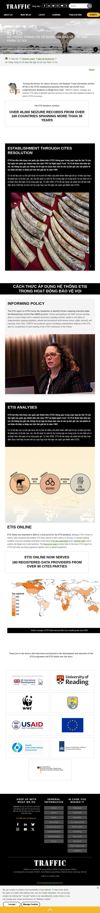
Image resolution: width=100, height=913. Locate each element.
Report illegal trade (77, 846)
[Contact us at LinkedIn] (49, 6)
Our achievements (77, 822)
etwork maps (80, 541)
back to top (50, 909)
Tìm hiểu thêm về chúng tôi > (26, 818)
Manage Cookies (30, 904)
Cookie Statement (53, 832)
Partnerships (53, 822)
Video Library (77, 836)
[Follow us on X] (66, 6)
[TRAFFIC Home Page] (6, 59)
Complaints (77, 850)
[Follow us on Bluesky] (53, 6)
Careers (54, 813)
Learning (56, 15)
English (91, 69)
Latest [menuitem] (42, 15)
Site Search (77, 841)
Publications (75, 15)
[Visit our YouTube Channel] (62, 6)
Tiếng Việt (36, 6)
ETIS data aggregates (59, 541)
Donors (53, 841)
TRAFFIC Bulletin (77, 827)
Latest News (77, 813)
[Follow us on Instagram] (58, 6)
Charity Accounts (54, 836)
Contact (54, 808)
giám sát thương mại (46, 59)
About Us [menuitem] (8, 15)
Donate (93, 15)
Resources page (50, 544)
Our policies (77, 817)
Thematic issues (28, 59)
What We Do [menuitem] (26, 15)
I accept (11, 904)
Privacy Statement (53, 827)
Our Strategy (77, 832)
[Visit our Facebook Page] (45, 6)
